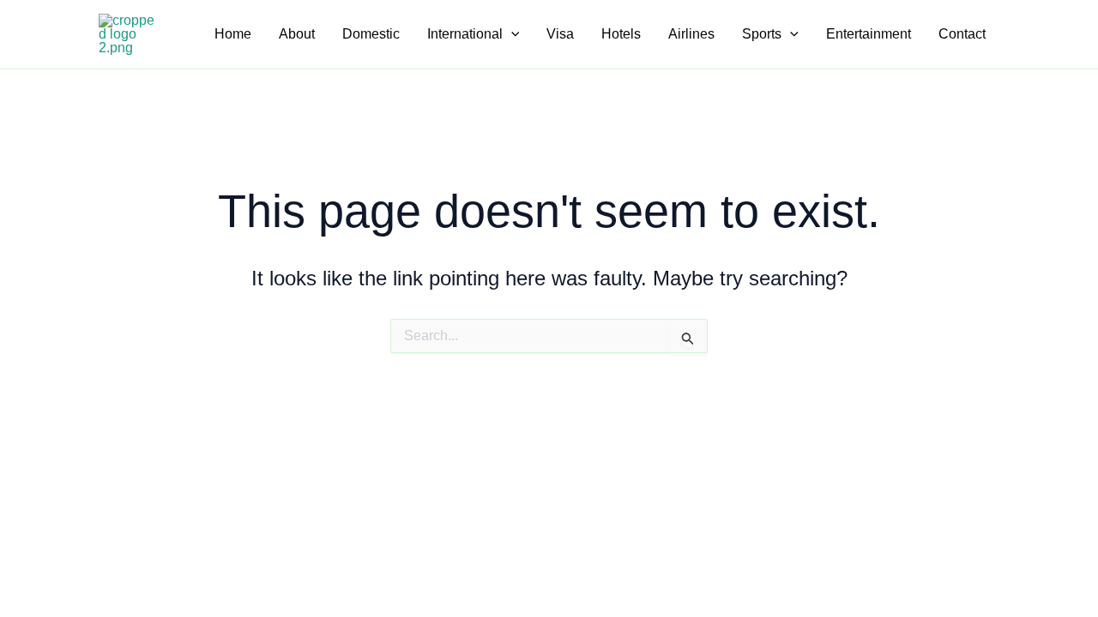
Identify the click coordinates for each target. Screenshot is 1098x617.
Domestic (371, 34)
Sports (761, 34)
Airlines (691, 34)
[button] (511, 34)
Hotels (621, 34)
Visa (560, 34)
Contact (962, 34)
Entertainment (868, 34)
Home (232, 34)
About (297, 34)
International (465, 34)
